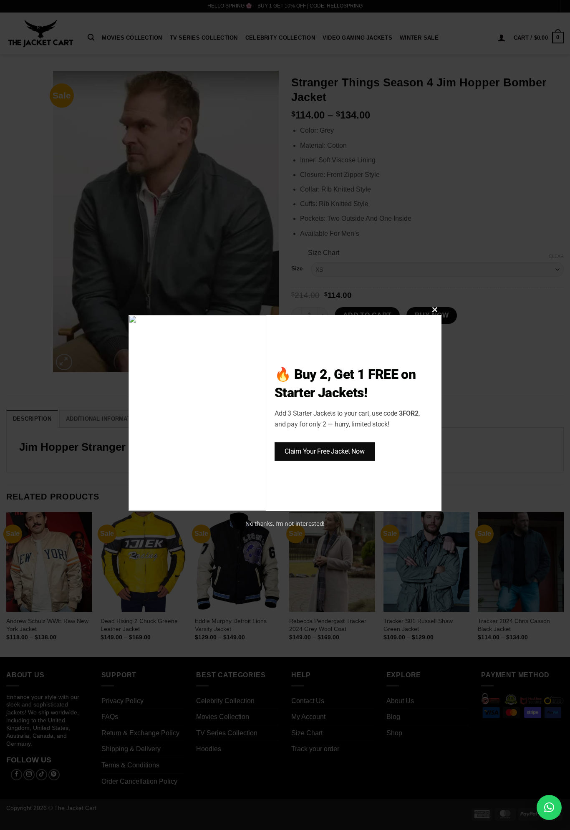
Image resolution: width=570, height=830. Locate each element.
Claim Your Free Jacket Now (325, 451)
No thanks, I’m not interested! (285, 523)
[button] (549, 807)
